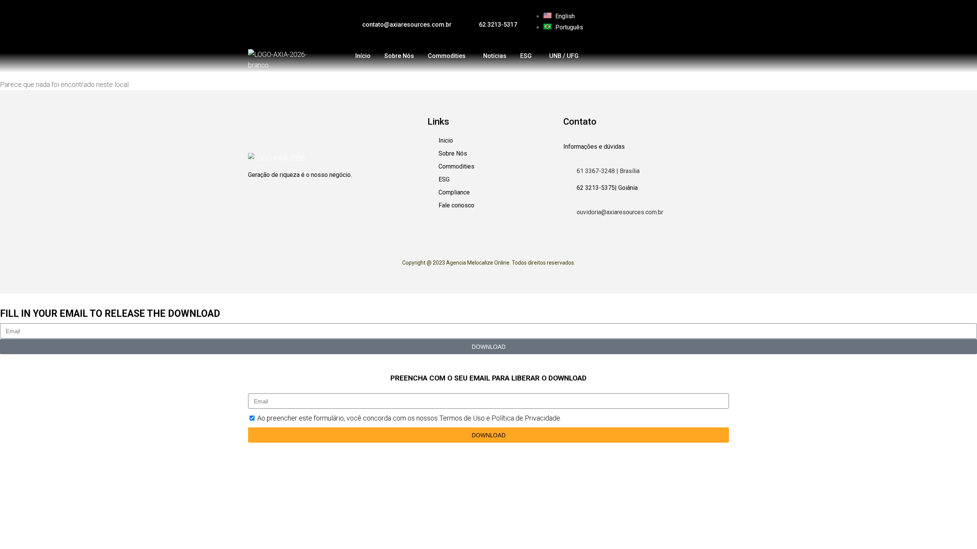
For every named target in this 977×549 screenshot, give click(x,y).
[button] (448, 56)
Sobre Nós (399, 55)
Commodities (447, 55)
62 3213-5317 (498, 24)
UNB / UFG (564, 55)
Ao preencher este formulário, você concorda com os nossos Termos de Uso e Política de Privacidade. (409, 418)
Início (363, 55)
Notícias (494, 55)
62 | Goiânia (607, 187)
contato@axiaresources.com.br (406, 24)
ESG (526, 55)
